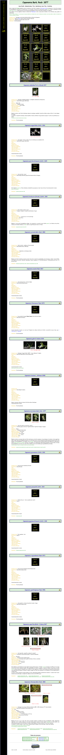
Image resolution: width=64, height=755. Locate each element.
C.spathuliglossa (46, 71)
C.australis (46, 33)
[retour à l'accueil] (35, 748)
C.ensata (46, 42)
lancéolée (48, 721)
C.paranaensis (36, 62)
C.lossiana (46, 52)
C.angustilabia (36, 33)
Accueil (3, 1)
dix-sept (18, 8)
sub (17, 442)
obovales (31, 441)
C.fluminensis (26, 52)
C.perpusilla (46, 62)
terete (15, 10)
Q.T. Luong (37, 96)
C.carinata (36, 42)
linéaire (10, 10)
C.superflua (26, 81)
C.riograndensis (36, 71)
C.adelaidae (25, 33)
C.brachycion (26, 42)
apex (25, 224)
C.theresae (36, 81)
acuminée (23, 442)
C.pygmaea (25, 71)
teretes (43, 666)
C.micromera (26, 62)
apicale (48, 9)
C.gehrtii (37, 52)
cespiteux (19, 187)
